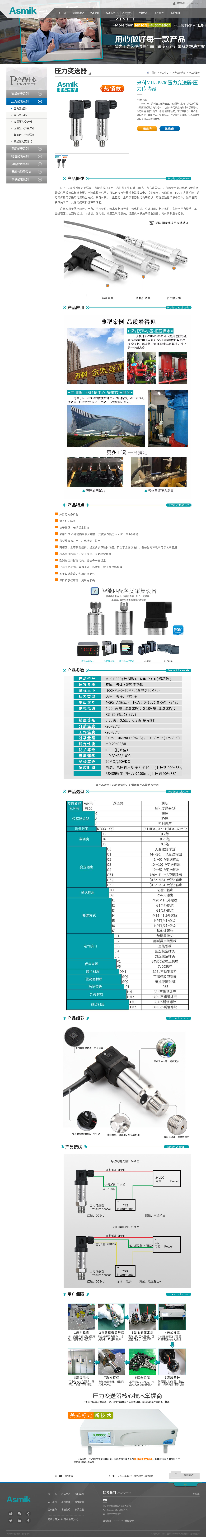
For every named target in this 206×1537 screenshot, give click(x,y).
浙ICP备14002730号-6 (171, 1534)
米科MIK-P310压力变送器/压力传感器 (135, 1476)
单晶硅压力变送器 (24, 135)
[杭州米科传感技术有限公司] (22, 1500)
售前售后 (65, 1509)
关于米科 (126, 13)
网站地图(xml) (71, 1519)
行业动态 (142, 13)
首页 (154, 72)
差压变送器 (20, 115)
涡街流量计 (78, 13)
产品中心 (94, 13)
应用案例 (110, 13)
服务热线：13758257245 (188, 3)
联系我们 (175, 13)
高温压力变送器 (23, 121)
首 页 (62, 13)
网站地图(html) (55, 1519)
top (185, 1484)
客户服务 (159, 13)
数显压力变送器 (23, 141)
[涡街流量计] (21, 11)
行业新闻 (79, 1502)
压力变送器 (20, 108)
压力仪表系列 (179, 72)
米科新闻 (65, 1502)
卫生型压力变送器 (24, 128)
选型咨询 (169, 128)
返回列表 (69, 1476)
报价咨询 (147, 128)
